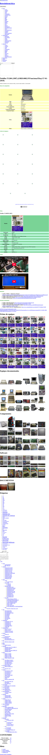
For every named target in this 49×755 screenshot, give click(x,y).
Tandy (6, 28)
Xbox (6, 716)
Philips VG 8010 (8, 653)
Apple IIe (9, 584)
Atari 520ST (7, 617)
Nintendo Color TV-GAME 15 (11, 647)
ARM (6, 580)
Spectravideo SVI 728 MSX (10, 685)
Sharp (3, 667)
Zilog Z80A (4, 549)
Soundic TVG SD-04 (9, 632)
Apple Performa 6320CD (12, 602)
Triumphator (7, 730)
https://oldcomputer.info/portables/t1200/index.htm (24, 302)
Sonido (6, 39)
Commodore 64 (8, 623)
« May (1, 561)
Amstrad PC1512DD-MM (10, 573)
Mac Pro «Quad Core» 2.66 (12, 608)
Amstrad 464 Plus (8, 577)
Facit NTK (9, 723)
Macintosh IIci (10, 593)
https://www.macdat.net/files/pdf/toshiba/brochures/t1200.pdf (24, 298)
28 (10, 740)
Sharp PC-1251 (8, 668)
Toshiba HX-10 (8, 699)
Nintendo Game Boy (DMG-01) (11, 650)
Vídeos (3, 58)
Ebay (3, 309)
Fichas (3, 8)
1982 (3, 498)
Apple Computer (5, 517)
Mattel (6, 19)
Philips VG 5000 (8, 655)
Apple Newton (10, 581)
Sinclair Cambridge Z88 (9, 679)
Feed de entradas (5, 750)
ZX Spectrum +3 (8, 672)
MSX (6, 20)
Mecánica (4, 718)
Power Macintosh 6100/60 (12, 601)
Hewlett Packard (5, 637)
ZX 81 (6, 678)
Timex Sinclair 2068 (8, 675)
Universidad (4, 545)
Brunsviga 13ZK (10, 720)
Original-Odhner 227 (11, 729)
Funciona (5, 309)
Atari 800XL (7, 615)
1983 (3, 499)
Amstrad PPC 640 (8, 575)
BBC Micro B (7, 565)
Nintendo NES (7, 649)
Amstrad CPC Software (8, 515)
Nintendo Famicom (8, 648)
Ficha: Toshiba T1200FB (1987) (27, 128)
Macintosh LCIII (10, 595)
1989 (3, 505)
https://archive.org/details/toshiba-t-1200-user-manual (33, 295)
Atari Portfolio (7, 618)
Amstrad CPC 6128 (8, 572)
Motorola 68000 (8, 586)
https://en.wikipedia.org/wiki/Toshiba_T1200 (22, 303)
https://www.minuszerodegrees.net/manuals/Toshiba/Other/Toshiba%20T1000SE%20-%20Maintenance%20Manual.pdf (25, 294)
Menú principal (2, 6)
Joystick (6, 42)
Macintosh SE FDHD (11, 588)
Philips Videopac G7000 (9, 657)
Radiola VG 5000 (8, 656)
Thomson (6, 31)
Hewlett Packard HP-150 (9, 639)
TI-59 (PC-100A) (8, 692)
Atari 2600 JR (7, 613)
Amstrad (6, 10)
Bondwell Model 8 (8, 709)
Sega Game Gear (8, 664)
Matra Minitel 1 (8, 714)
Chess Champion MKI (9, 707)
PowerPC (6, 597)
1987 (1, 309)
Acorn (6, 9)
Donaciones (4, 60)
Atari (6, 12)
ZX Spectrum (7, 676)
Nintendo (6, 21)
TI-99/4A (6, 693)
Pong (3, 534)
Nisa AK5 (9, 727)
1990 (3, 506)
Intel (5, 607)
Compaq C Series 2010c (9, 713)
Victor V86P (7, 711)
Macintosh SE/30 (10, 590)
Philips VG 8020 (8, 654)
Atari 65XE (7, 616)
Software (4, 43)
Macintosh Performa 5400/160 (13, 600)
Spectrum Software (8, 542)
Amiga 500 (7, 626)
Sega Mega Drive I (8, 662)
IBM (6, 18)
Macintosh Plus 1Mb (11, 591)
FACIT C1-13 (10, 722)
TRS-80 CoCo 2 (8, 690)
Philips (6, 22)
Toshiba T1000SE (8, 701)
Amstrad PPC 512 (8, 574)
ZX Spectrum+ (7, 674)
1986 (3, 502)
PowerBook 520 (10, 596)
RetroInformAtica (7, 3)
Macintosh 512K (10, 587)
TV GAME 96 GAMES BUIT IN (11, 708)
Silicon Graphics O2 (8, 666)
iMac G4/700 (9, 604)
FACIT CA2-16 (10, 725)
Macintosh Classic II (11, 592)
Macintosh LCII (10, 594)
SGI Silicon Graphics (6, 665)
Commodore (7, 13)
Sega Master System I (9, 660)
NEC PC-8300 (7, 712)
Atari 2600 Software (5, 521)
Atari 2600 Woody (8, 611)
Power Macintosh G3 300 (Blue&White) (15, 606)
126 (10, 739)
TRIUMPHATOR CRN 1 (12, 731)
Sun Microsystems (8, 27)
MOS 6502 (7, 582)
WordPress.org (5, 752)
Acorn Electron (8, 564)
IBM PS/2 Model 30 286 (9, 641)
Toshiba (6, 32)
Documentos (4, 57)
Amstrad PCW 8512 (8, 568)
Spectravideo (7, 26)
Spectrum (6, 53)
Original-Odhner (8, 728)
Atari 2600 (4, 520)
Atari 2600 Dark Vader (9, 612)
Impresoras (7, 41)
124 (10, 737)
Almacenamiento (8, 40)
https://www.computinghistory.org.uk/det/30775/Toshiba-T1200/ (34, 307)
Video (6, 38)
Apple (6, 11)
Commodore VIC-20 (9, 621)
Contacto (4, 61)
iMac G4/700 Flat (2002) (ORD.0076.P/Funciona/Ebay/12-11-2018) (16, 310)
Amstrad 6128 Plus (8, 576)
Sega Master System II (9, 661)
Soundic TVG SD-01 (9, 631)
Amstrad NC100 (8, 578)
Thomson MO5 (8, 695)
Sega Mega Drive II (8, 663)
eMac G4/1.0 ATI (10, 605)
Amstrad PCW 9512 (8, 569)
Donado (3, 524)
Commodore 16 (8, 622)
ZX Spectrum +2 (8, 671)
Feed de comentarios (6, 751)
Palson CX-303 (8, 630)
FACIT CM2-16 (10, 724)
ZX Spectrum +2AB (9, 670)
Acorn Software (4, 510)
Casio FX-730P (8, 710)
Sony (6, 24)
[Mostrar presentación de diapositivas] (24, 204)
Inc (3, 528)
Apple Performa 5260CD (12, 598)
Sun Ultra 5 (7, 687)
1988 (3, 504)
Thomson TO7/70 (8, 697)
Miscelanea (7, 34)
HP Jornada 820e (8, 638)
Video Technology (8, 33)
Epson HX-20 (7, 636)
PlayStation (7, 682)
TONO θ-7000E (8, 715)
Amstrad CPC (6, 514)
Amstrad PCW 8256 (8, 567)
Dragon (6, 16)
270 (10, 741)
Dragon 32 (7, 634)
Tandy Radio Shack (6, 689)
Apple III (9, 583)
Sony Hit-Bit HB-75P (9, 681)
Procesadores (7, 37)
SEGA (6, 23)
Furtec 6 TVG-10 (8, 628)
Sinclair (6, 25)
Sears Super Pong (8, 610)
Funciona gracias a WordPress (5, 754)
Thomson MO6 (8, 696)
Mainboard (7, 36)
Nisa (6, 726)
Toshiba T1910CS (8, 703)
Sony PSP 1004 (8, 683)
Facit (6, 721)
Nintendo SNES (8, 651)
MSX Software (4, 532)
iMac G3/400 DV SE (11, 603)
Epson (6, 17)
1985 (3, 501)
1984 (3, 500)
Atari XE (6, 619)
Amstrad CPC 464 (8, 571)
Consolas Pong (7, 14)
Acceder (4, 749)
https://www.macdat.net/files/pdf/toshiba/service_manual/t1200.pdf (28, 297)
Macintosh (4, 530)
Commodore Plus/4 (8, 625)
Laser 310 (7, 705)
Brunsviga (7, 719)
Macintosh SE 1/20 (10, 589)
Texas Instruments (8, 30)
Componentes (5, 35)
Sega (3, 535)
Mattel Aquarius (8, 645)
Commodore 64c (8, 624)
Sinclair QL (7, 677)
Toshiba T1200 (13, 309)
